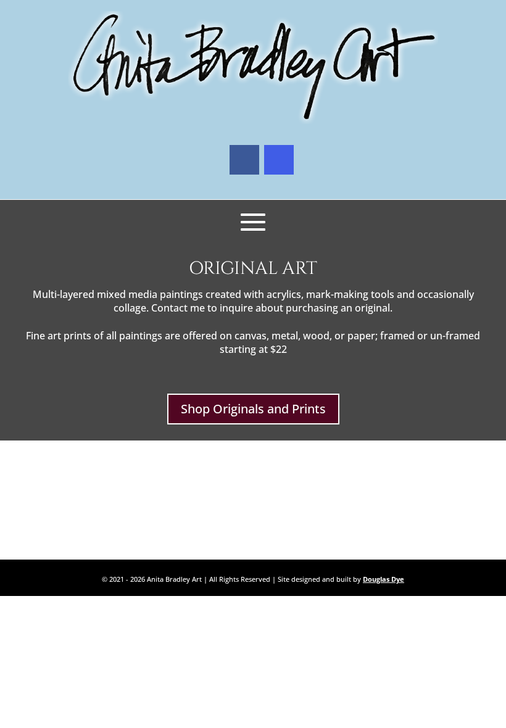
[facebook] (244, 160)
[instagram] (279, 160)
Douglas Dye (383, 579)
